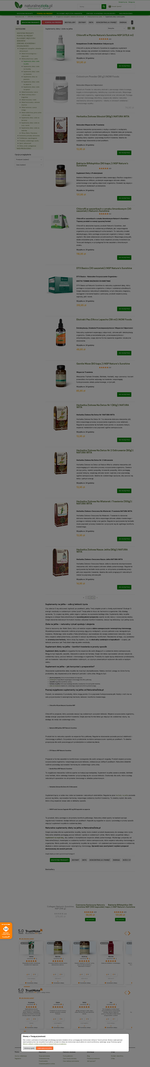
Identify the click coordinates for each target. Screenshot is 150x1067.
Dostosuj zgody (29, 1048)
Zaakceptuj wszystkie (44, 1048)
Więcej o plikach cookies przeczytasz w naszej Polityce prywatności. (45, 1044)
